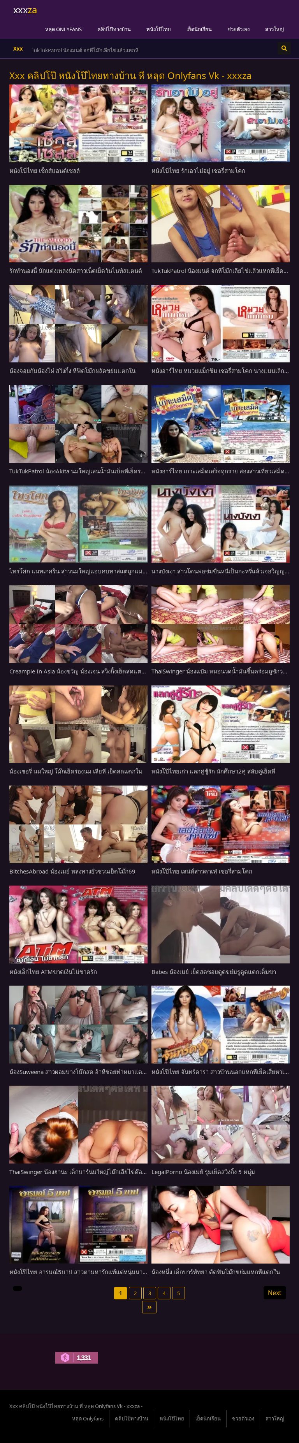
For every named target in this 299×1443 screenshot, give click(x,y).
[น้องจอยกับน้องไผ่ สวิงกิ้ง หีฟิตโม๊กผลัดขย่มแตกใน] (78, 324)
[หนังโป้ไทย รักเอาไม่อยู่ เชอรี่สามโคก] (220, 123)
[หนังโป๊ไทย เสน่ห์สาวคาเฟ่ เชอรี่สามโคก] (220, 824)
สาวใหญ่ (274, 29)
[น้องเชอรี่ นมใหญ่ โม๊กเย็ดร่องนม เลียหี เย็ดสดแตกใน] (78, 724)
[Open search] (284, 48)
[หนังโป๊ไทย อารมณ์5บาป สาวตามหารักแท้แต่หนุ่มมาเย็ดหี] (78, 1225)
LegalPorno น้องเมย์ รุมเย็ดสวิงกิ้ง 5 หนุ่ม (203, 1172)
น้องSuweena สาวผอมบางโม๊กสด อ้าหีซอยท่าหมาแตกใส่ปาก (85, 1072)
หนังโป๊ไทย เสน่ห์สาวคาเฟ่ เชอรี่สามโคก (201, 871)
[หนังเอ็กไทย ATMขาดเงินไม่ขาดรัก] (78, 924)
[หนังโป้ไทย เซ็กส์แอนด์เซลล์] (78, 123)
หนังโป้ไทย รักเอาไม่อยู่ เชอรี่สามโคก (198, 170)
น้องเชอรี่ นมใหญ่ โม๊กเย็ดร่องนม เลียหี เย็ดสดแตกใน (75, 771)
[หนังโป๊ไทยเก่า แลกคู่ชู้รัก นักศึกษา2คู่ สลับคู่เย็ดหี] (220, 724)
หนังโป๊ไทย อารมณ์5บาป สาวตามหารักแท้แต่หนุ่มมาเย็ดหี (82, 1272)
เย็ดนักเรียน (199, 29)
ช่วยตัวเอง (238, 29)
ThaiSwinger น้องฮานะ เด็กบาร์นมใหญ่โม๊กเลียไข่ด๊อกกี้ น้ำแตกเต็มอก (97, 1172)
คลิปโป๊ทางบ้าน (114, 29)
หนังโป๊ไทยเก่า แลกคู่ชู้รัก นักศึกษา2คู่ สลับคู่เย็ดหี (213, 771)
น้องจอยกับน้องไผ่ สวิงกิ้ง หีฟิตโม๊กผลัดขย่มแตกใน (72, 370)
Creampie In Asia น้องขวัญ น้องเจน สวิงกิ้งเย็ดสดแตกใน (80, 671)
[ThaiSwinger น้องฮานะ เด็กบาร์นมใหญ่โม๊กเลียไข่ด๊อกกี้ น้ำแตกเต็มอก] (78, 1125)
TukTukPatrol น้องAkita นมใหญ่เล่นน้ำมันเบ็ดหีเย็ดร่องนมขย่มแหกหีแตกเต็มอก (109, 471)
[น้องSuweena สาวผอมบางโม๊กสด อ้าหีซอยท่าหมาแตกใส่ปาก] (78, 1024)
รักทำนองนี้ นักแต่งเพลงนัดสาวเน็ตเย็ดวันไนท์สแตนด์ (75, 270)
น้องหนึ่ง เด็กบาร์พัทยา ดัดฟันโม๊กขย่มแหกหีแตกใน (215, 1272)
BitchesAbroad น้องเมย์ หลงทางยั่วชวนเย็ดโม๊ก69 (72, 871)
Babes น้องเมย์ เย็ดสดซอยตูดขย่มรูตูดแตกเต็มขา (213, 971)
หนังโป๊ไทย (158, 29)
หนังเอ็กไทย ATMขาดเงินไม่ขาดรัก (53, 971)
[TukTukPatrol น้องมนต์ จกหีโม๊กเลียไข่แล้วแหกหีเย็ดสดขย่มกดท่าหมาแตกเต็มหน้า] (220, 224)
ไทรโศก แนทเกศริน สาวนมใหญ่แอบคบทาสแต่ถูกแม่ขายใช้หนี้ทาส (93, 571)
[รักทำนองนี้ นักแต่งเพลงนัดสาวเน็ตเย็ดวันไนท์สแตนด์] (78, 224)
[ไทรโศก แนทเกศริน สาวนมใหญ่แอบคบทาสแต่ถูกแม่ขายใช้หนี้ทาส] (78, 524)
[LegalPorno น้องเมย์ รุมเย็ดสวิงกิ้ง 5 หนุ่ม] (220, 1125)
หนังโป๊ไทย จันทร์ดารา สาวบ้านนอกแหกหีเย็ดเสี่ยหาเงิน (221, 1072)
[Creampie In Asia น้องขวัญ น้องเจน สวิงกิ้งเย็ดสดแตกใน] (78, 624)
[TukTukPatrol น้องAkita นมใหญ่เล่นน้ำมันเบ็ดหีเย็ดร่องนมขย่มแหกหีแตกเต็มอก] (78, 424)
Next (274, 1292)
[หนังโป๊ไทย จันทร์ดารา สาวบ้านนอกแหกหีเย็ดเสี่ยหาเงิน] (220, 1024)
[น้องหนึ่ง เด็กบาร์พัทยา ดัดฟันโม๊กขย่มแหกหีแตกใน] (220, 1225)
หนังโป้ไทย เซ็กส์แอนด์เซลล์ (44, 170)
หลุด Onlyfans (63, 29)
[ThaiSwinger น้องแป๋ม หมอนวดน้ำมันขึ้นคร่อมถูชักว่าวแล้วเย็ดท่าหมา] (220, 624)
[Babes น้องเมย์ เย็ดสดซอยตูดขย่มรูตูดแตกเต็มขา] (220, 924)
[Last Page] (149, 1307)
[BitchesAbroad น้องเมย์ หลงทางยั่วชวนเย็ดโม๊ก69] (78, 824)
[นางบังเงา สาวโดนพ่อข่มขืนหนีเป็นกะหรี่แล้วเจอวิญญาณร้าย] (220, 524)
